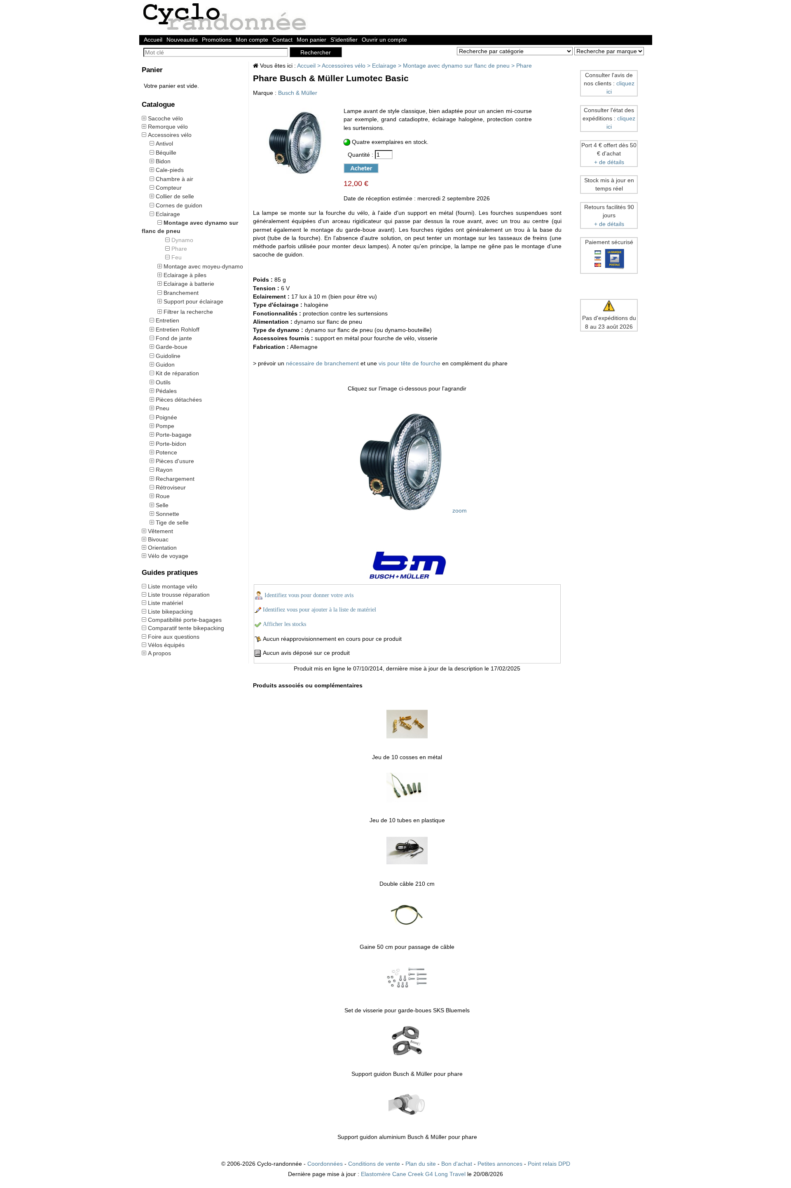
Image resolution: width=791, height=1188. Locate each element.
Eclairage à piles (185, 275)
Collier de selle (175, 196)
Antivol (164, 143)
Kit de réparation (177, 373)
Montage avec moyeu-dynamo (203, 266)
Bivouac (158, 539)
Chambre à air (174, 179)
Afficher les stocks (284, 624)
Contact (282, 39)
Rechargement (175, 478)
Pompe (165, 426)
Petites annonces (499, 1163)
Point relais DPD (549, 1163)
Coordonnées (325, 1163)
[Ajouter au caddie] (357, 167)
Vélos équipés (166, 645)
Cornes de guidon (179, 205)
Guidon (165, 364)
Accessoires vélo (170, 135)
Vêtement (160, 531)
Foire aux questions (173, 636)
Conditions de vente (374, 1163)
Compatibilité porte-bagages (185, 619)
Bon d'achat (456, 1163)
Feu (176, 257)
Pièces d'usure (175, 461)
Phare (179, 248)
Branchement (181, 292)
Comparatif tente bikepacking (186, 628)
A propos (159, 653)
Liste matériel (165, 603)
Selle (162, 505)
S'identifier (344, 39)
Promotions (217, 39)
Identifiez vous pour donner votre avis (308, 595)
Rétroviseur (171, 487)
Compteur (169, 187)
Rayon (164, 469)
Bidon (163, 161)
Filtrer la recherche (188, 311)
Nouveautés (182, 39)
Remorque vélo (168, 126)
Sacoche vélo (165, 118)
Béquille (166, 152)
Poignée (166, 417)
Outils (163, 382)
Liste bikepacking (170, 611)
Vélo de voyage (168, 556)
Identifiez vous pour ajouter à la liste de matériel (319, 610)
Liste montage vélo (172, 586)
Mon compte (252, 39)
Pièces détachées (179, 399)
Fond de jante (174, 338)
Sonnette (167, 513)
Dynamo (182, 240)
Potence (166, 452)
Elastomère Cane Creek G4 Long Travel (413, 1174)
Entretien (167, 320)
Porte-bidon (171, 443)
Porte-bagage (174, 434)
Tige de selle (172, 522)
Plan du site (420, 1163)
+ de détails (609, 162)
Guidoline (168, 356)
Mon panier (311, 39)
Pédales (166, 391)
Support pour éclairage (193, 301)
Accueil (153, 39)
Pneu (162, 408)
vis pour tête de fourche (409, 363)
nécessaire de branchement (322, 363)
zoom (459, 510)
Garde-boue (171, 346)
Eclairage (168, 214)
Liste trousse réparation (179, 594)
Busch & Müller (297, 92)
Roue (163, 496)
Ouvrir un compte (384, 39)
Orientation (162, 547)
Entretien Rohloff (177, 329)
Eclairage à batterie (189, 283)
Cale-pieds (170, 170)
